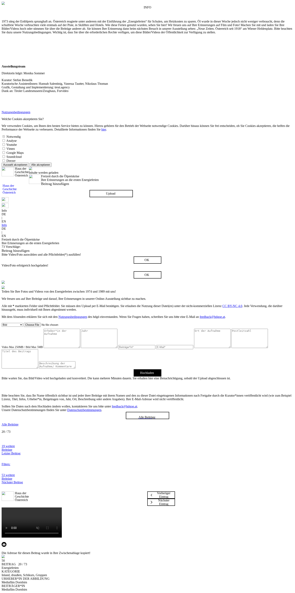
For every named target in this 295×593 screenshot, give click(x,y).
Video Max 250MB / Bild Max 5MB (22, 347)
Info (4, 225)
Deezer (10, 160)
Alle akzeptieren (40, 164)
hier (103, 129)
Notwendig (13, 136)
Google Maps (15, 152)
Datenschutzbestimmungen (84, 410)
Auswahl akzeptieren (15, 164)
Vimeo (10, 148)
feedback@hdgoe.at (212, 316)
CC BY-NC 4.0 (232, 306)
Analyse (11, 140)
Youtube (11, 144)
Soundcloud (14, 156)
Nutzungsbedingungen (16, 112)
